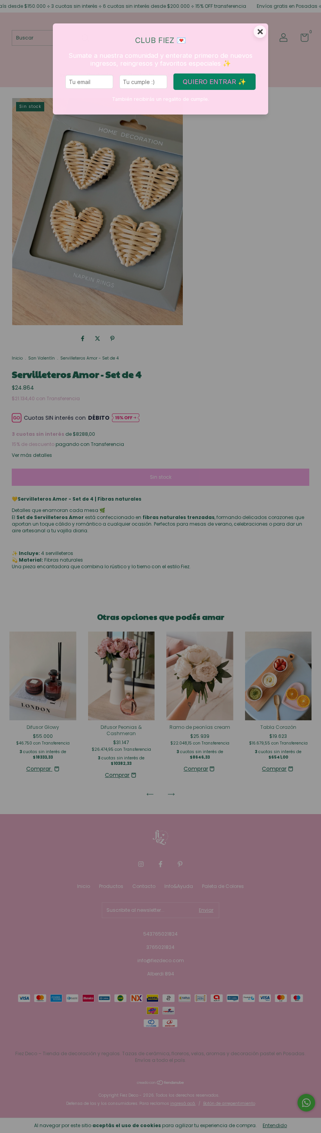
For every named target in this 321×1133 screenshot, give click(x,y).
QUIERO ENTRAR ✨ (214, 82)
